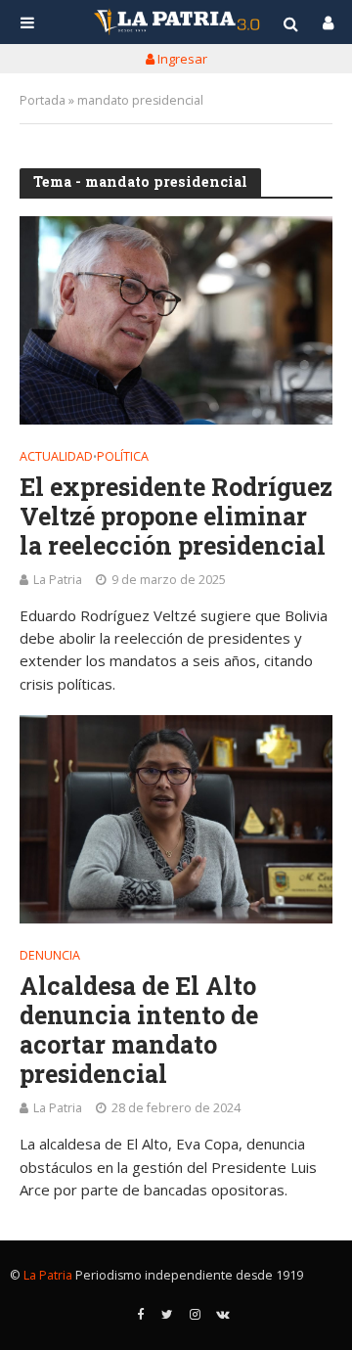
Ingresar (180, 59)
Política (123, 458)
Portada (43, 100)
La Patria (57, 579)
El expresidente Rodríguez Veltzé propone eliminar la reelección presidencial (176, 516)
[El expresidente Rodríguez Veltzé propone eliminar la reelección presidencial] (176, 320)
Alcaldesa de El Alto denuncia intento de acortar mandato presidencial (139, 1030)
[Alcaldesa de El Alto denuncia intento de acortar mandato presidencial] (176, 819)
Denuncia (50, 957)
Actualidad (56, 458)
